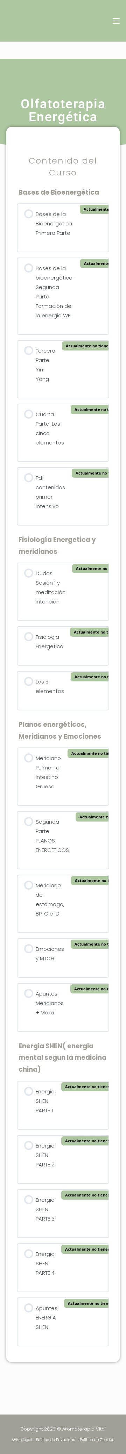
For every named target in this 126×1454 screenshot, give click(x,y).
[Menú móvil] (113, 21)
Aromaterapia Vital (46, 21)
